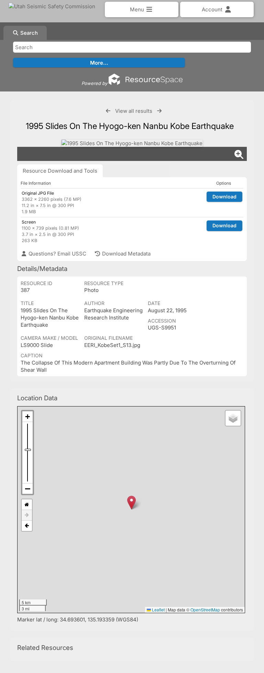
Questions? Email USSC (56, 253)
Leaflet (158, 609)
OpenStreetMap (205, 609)
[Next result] (159, 110)
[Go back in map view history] (27, 526)
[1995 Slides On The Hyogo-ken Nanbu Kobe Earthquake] (132, 143)
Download (224, 196)
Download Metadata (126, 253)
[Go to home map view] (27, 504)
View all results (133, 111)
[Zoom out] (27, 489)
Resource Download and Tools (60, 170)
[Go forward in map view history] (27, 515)
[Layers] (233, 418)
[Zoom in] (27, 416)
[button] (131, 503)
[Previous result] (108, 110)
